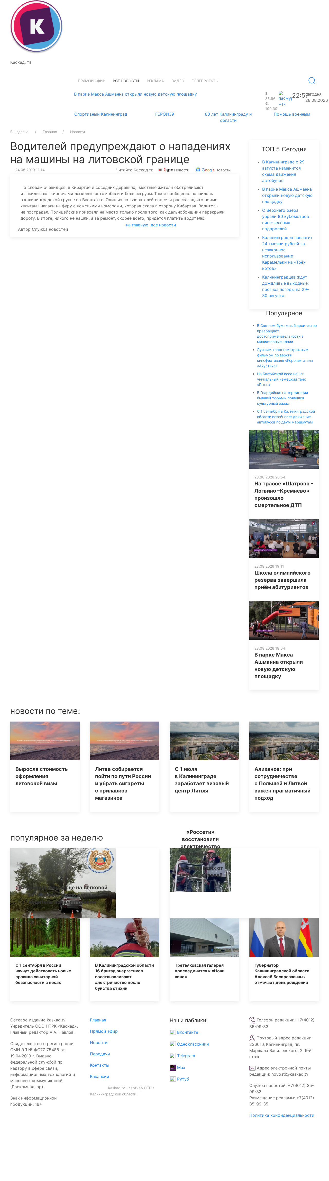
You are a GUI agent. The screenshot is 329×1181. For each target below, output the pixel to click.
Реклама (155, 81)
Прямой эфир (91, 81)
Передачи (100, 1053)
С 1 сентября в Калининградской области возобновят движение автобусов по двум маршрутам (286, 416)
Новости (99, 1042)
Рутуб (182, 1079)
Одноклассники (192, 1044)
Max (180, 1067)
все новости (163, 224)
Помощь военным (292, 114)
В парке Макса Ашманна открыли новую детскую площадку (135, 94)
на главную (137, 224)
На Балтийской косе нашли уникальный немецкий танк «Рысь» (281, 379)
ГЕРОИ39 (164, 114)
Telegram (185, 1055)
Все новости (126, 81)
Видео (177, 81)
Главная (98, 1019)
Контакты (99, 1065)
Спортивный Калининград (100, 114)
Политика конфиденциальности (281, 1115)
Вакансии (99, 1076)
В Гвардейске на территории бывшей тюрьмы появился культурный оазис (282, 397)
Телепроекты (205, 81)
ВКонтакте (187, 1032)
